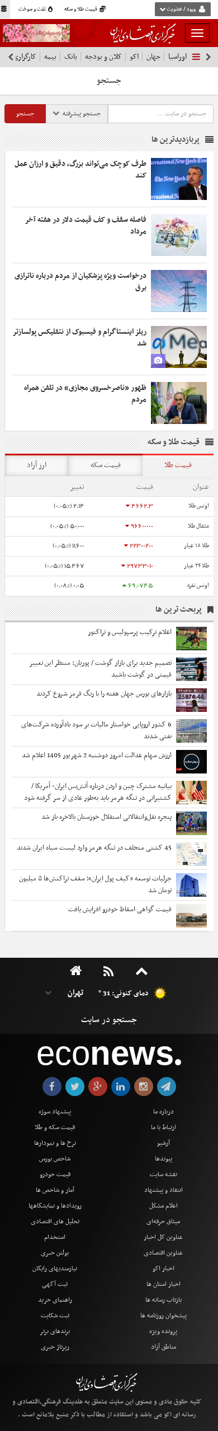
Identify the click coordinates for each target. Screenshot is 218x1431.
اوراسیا (177, 56)
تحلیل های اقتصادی (55, 1221)
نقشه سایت (163, 1174)
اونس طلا (198, 506)
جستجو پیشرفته (81, 113)
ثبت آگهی (55, 1284)
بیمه (50, 56)
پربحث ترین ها (178, 610)
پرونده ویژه (163, 1331)
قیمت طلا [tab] (178, 465)
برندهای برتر (55, 1331)
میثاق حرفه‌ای (163, 1221)
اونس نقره (198, 585)
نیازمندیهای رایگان (54, 1268)
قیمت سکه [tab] (106, 465)
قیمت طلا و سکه (81, 9)
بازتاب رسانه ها (163, 1300)
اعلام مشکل (163, 1205)
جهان (153, 56)
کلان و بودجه (103, 56)
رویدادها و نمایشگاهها (55, 1205)
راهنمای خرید (55, 1300)
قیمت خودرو (55, 1174)
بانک (70, 56)
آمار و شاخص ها (55, 1190)
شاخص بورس (54, 1158)
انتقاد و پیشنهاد (163, 1190)
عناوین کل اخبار (163, 1237)
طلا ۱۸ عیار (196, 545)
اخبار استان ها (163, 1284)
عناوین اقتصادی (163, 1252)
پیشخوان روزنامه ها (163, 1315)
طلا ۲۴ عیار (196, 566)
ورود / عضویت (181, 9)
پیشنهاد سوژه (55, 1111)
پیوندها (163, 1158)
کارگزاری (24, 56)
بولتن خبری (55, 1252)
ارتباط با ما (163, 1127)
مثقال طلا (198, 526)
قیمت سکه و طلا (55, 1127)
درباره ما (163, 1111)
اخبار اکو (163, 1268)
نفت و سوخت (32, 9)
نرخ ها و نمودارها (55, 1143)
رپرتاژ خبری (55, 1347)
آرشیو (163, 1143)
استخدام (54, 1237)
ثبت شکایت (55, 1315)
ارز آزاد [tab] (36, 465)
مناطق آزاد (163, 1347)
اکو (134, 56)
